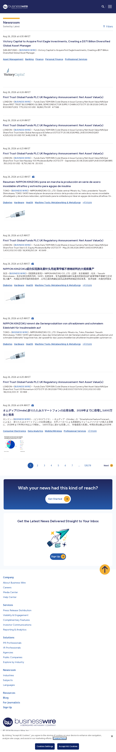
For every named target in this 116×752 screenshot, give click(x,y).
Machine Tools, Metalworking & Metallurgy (58, 202)
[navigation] (110, 7)
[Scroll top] (105, 569)
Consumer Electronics (14, 431)
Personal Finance (54, 59)
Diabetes (7, 202)
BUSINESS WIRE (28, 50)
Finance (39, 59)
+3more (92, 430)
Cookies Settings (45, 746)
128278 (87, 465)
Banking (29, 59)
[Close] (112, 736)
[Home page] (15, 7)
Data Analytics (35, 431)
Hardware (19, 202)
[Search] (103, 6)
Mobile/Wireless (53, 431)
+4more (87, 202)
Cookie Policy (59, 738)
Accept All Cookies (68, 746)
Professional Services (76, 59)
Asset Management (13, 59)
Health (29, 202)
